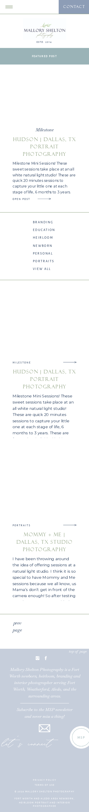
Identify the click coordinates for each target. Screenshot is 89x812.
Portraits (22, 525)
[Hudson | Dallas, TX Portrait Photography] (44, 198)
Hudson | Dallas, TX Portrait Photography (44, 146)
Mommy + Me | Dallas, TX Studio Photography (44, 542)
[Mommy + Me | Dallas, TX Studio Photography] (70, 525)
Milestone (45, 130)
